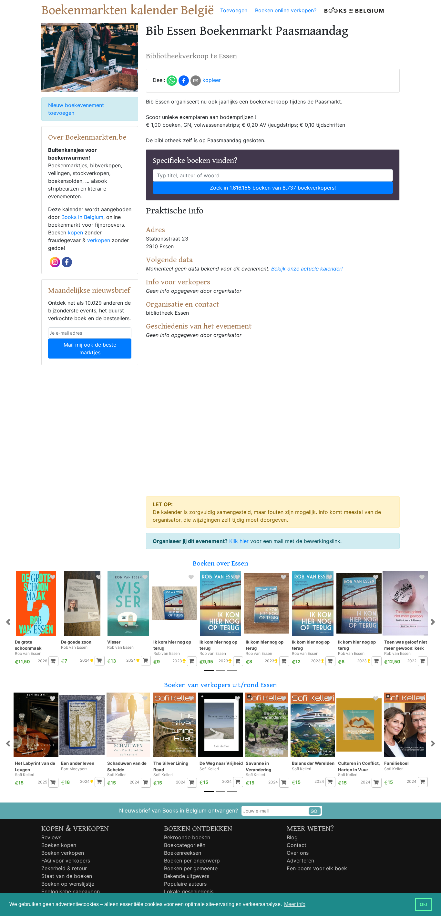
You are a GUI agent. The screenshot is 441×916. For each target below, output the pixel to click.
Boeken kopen (58, 845)
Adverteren (300, 860)
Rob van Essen (28, 653)
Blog (292, 837)
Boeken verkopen (62, 853)
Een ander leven (77, 763)
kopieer (211, 80)
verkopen (98, 240)
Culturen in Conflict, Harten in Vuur (359, 766)
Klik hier (239, 541)
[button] (8, 622)
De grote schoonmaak (28, 645)
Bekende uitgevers (186, 876)
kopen (75, 232)
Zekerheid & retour (64, 868)
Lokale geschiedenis (188, 891)
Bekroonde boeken (187, 837)
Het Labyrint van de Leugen (35, 766)
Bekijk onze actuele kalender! (307, 268)
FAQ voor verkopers (65, 860)
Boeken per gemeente (191, 868)
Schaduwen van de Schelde (127, 766)
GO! (315, 811)
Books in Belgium (82, 217)
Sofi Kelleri (24, 775)
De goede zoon (76, 642)
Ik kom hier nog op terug (172, 645)
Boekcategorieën (184, 845)
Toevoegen (233, 10)
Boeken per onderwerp (192, 860)
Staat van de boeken (66, 876)
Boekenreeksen (182, 853)
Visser (113, 642)
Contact (296, 845)
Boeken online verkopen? (285, 10)
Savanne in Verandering (258, 766)
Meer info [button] (294, 904)
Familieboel (396, 763)
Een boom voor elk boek (317, 868)
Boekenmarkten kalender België (127, 10)
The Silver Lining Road (170, 766)
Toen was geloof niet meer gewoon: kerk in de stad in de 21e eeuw (405, 645)
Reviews (51, 837)
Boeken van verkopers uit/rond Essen (220, 685)
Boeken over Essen (220, 563)
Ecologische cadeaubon (70, 891)
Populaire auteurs (185, 884)
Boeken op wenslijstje (67, 884)
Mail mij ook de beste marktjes (90, 348)
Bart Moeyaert (74, 769)
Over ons (298, 853)
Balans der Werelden (313, 763)
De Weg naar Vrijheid (221, 763)
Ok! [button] (423, 904)
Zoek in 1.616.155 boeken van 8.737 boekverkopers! (273, 187)
